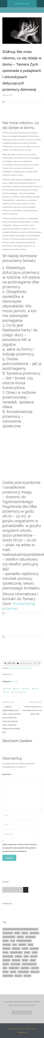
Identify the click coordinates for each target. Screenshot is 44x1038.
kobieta (25, 948)
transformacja (23, 972)
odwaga (18, 956)
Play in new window (16, 668)
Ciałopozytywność (24, 941)
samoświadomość (20, 692)
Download (28, 668)
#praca (24, 933)
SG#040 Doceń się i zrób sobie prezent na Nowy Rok (32, 710)
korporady (34, 948)
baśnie (5, 941)
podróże (6, 960)
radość (25, 960)
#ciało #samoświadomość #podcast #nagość (20, 929)
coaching (6, 945)
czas (14, 945)
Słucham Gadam (22, 4)
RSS (11, 674)
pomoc (17, 689)
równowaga (15, 964)
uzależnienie (7, 976)
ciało (12, 941)
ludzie (5, 952)
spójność (34, 968)
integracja (16, 948)
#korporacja (7, 933)
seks (5, 968)
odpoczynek (8, 956)
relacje (35, 689)
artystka (20, 937)
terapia (13, 972)
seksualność (13, 968)
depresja (22, 945)
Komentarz (6, 774)
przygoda (16, 960)
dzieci (30, 945)
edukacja (6, 948)
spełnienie (25, 968)
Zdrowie (27, 976)
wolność (18, 976)
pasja (26, 956)
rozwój (7, 692)
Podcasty (14, 681)
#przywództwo (9, 937)
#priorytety (34, 933)
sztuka (5, 972)
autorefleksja (30, 937)
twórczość (35, 972)
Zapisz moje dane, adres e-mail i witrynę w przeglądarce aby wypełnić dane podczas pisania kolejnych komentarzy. (19, 848)
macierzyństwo (16, 952)
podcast (8, 689)
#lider (17, 933)
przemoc (26, 689)
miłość (27, 952)
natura (34, 952)
